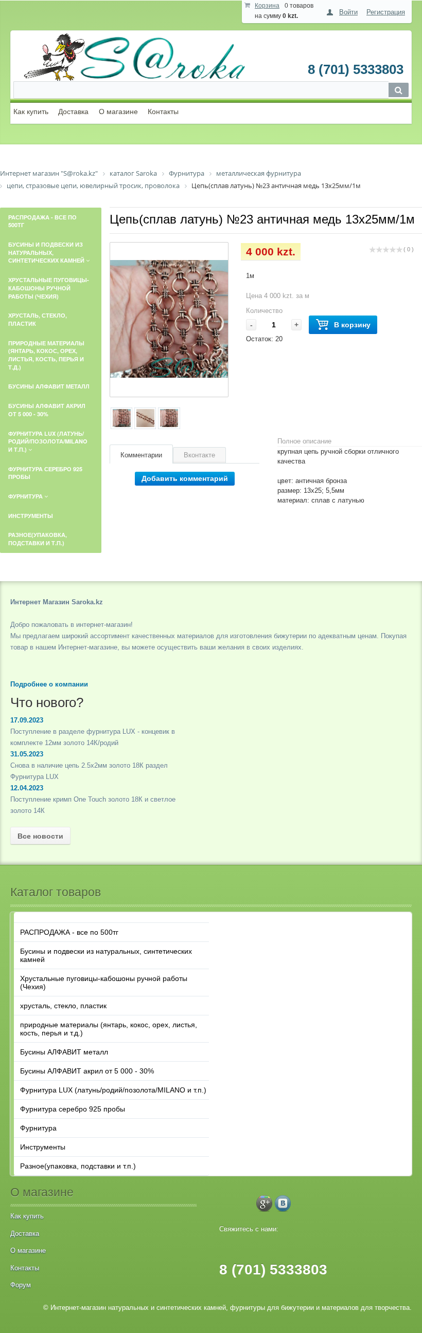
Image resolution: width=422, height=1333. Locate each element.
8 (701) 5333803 (355, 69)
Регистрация (385, 12)
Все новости (40, 836)
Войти (348, 12)
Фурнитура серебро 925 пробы (72, 1109)
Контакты (163, 111)
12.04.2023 (26, 788)
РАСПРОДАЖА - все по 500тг (69, 932)
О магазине (118, 111)
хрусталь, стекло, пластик (63, 1006)
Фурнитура (38, 1128)
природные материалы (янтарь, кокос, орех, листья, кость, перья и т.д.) (108, 1029)
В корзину (352, 325)
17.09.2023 (26, 720)
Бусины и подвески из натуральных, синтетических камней (106, 955)
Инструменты (42, 1147)
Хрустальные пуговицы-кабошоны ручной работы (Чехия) (103, 982)
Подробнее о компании (49, 684)
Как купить (30, 111)
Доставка (73, 111)
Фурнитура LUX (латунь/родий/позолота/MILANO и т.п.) (113, 1090)
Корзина (267, 5)
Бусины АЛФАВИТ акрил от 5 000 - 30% (87, 1071)
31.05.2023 (26, 754)
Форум (20, 1285)
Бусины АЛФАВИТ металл (64, 1052)
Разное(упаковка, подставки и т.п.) (78, 1166)
